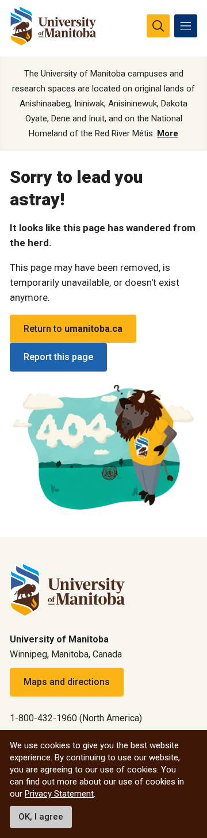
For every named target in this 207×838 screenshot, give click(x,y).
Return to (73, 328)
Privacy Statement (59, 794)
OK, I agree (40, 817)
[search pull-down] (158, 25)
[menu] (185, 25)
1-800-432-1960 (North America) (76, 718)
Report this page (58, 356)
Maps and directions (67, 681)
